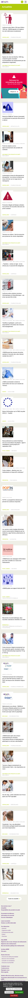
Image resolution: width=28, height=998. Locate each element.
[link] (4, 2)
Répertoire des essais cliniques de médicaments (13, 941)
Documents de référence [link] (7, 913)
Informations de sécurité (7, 915)
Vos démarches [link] (5, 926)
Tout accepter (19, 992)
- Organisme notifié (6, 930)
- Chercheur (4, 936)
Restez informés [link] (5, 954)
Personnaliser (9, 992)
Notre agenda (4, 972)
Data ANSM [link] (4, 939)
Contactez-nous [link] (5, 966)
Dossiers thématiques (7, 917)
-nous (5, 970)
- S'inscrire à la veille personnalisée (9, 956)
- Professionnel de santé (7, 932)
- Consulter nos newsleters (8, 960)
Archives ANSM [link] (5, 949)
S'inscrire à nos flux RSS (8, 962)
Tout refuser (14, 995)
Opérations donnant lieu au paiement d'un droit (13, 981)
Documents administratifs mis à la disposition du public (14, 978)
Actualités (3, 908)
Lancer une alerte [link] (5, 921)
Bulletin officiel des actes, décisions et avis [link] (12, 975)
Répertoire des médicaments (8, 943)
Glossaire (3, 951)
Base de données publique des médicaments (12, 945)
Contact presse (5, 968)
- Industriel (3, 928)
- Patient (3, 934)
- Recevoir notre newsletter (7, 958)
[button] (22, 2)
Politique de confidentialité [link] (14, 989)
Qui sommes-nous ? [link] (6, 906)
